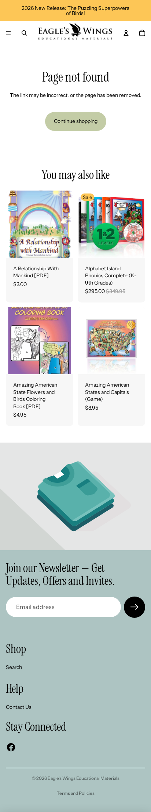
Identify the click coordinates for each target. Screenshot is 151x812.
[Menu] (8, 33)
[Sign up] (134, 607)
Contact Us (19, 707)
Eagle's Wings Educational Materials (83, 778)
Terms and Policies (76, 793)
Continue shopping (75, 121)
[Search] (24, 33)
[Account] (126, 33)
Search (14, 667)
